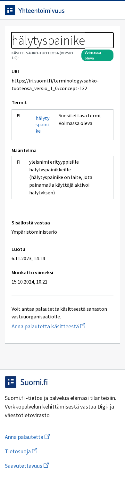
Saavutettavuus (62, 465)
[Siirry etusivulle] (50, 10)
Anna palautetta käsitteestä (62, 326)
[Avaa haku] (101, 10)
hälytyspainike (42, 124)
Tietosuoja (52, 451)
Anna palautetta (53, 437)
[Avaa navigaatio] (113, 10)
